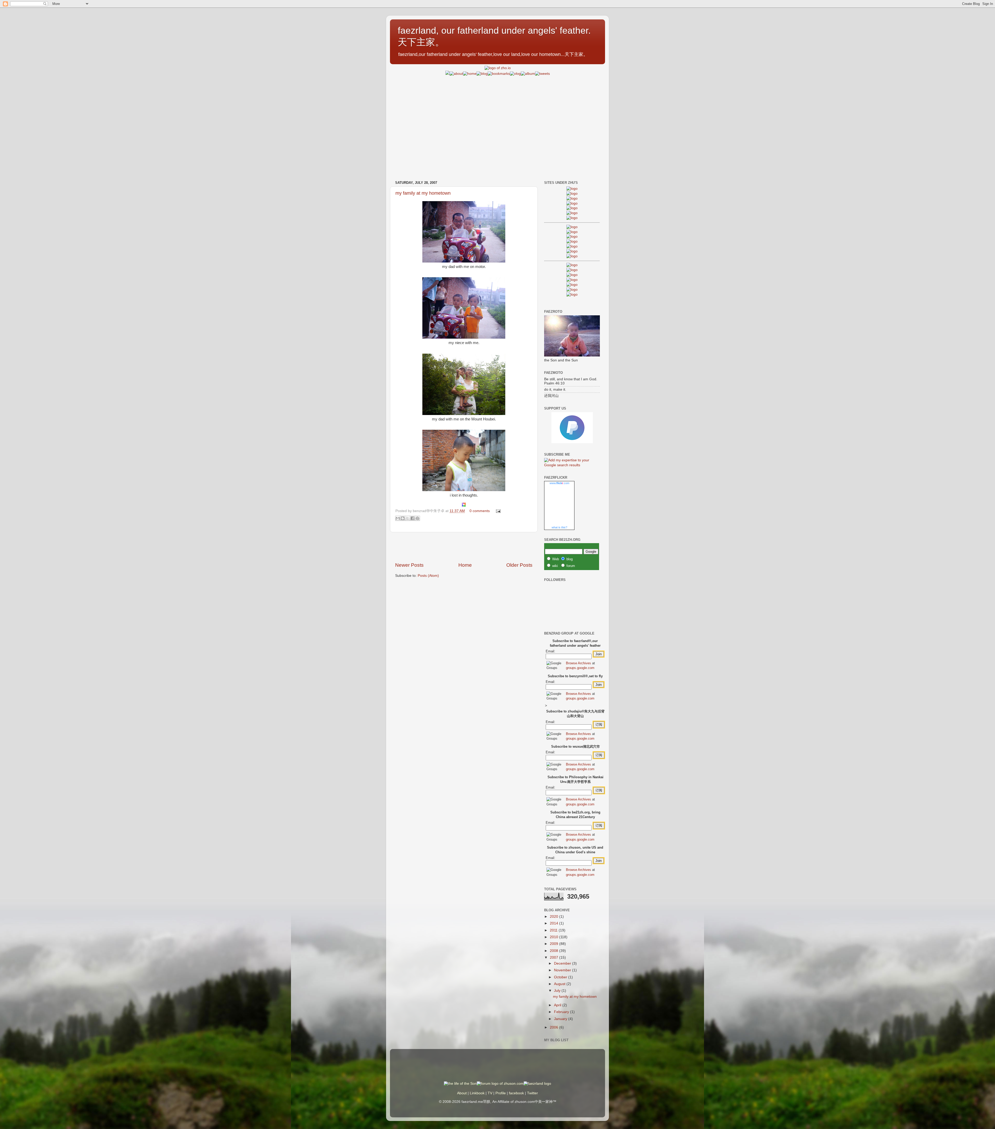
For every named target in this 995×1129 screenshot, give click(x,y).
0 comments (480, 511)
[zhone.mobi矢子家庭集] (572, 246)
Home (465, 565)
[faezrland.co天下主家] (572, 270)
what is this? (559, 527)
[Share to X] (407, 518)
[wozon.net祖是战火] (572, 265)
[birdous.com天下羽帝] (572, 256)
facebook (516, 1093)
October (561, 977)
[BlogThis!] (402, 518)
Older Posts (519, 565)
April (558, 1005)
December (563, 963)
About (462, 1093)
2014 (554, 923)
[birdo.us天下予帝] (572, 251)
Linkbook (477, 1093)
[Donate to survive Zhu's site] (572, 442)
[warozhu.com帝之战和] (572, 290)
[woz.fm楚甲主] (572, 294)
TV (490, 1093)
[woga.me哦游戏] (572, 280)
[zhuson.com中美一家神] (572, 236)
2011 (554, 930)
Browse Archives (578, 663)
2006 (554, 1027)
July (558, 991)
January (561, 1019)
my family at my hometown (423, 193)
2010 (554, 937)
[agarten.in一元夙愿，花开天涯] (572, 213)
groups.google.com (580, 668)
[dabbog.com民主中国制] (572, 275)
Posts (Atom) (428, 576)
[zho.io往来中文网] (572, 198)
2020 (554, 917)
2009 (554, 944)
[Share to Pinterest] (417, 518)
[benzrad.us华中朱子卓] (572, 193)
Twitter (532, 1093)
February (562, 1012)
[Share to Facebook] (412, 518)
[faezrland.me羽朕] (572, 203)
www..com (559, 483)
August (560, 984)
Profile (500, 1093)
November (563, 970)
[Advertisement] (497, 112)
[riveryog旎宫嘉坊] (572, 218)
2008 (554, 951)
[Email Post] (497, 511)
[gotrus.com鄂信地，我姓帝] (572, 227)
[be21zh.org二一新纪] (572, 189)
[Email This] (397, 518)
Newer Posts (409, 565)
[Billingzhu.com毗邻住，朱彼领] (572, 232)
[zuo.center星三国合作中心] (572, 285)
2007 (554, 957)
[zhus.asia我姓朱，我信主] (572, 208)
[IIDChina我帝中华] (572, 241)
